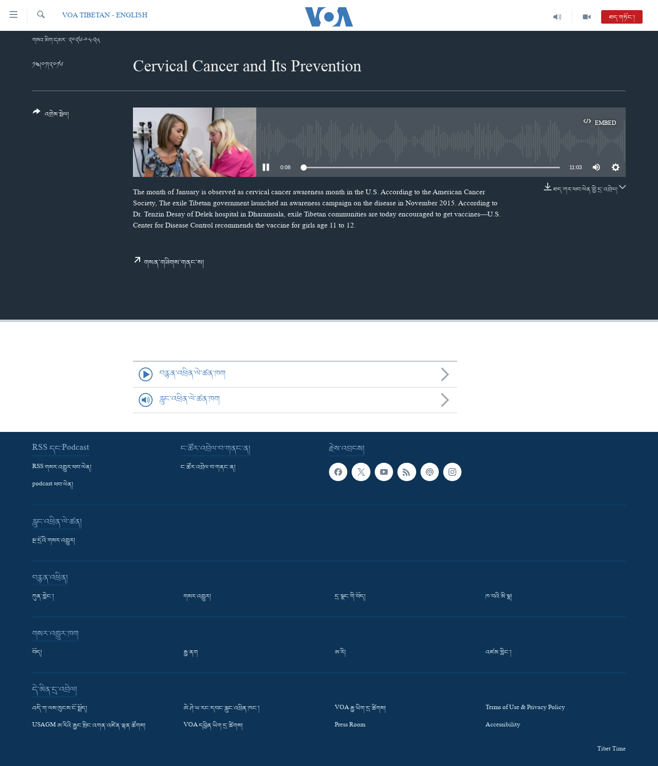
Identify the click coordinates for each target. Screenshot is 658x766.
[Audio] (557, 17)
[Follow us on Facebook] (338, 472)
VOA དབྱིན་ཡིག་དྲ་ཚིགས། (213, 726)
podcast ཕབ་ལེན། (52, 485)
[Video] (586, 17)
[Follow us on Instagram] (452, 472)
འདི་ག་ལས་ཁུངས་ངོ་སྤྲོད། (59, 708)
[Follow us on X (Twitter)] (361, 472)
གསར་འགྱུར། (197, 597)
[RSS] (406, 472)
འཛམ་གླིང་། (499, 653)
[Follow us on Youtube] (384, 472)
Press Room (350, 726)
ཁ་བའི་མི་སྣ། (499, 597)
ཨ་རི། (340, 653)
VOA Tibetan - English (104, 16)
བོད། (37, 653)
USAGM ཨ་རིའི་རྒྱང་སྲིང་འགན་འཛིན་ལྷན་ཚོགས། (88, 726)
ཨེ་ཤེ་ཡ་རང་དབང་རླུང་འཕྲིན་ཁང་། (222, 708)
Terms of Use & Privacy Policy (525, 708)
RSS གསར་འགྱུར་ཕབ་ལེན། (62, 467)
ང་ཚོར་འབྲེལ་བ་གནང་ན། (208, 467)
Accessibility (503, 726)
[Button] (51, 117)
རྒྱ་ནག (191, 653)
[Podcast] (430, 472)
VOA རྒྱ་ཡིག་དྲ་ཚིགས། (360, 708)
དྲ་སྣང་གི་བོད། (350, 597)
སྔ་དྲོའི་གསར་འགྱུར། (53, 541)
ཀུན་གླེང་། (43, 597)
